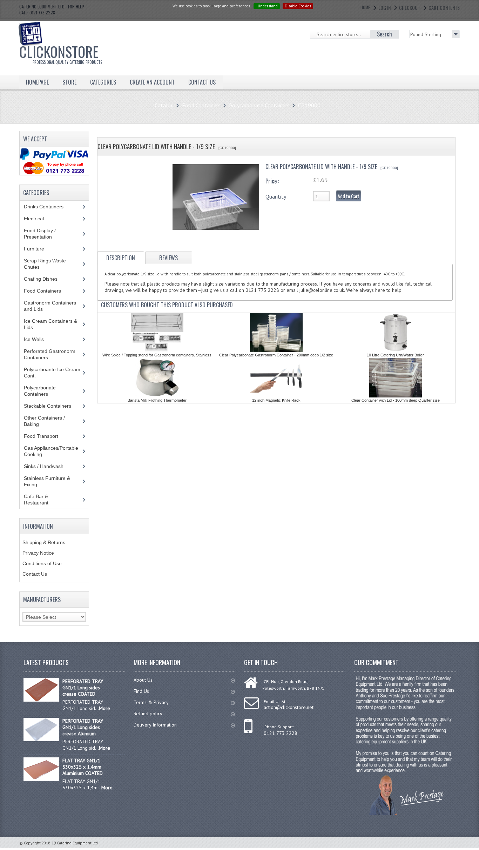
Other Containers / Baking (44, 421)
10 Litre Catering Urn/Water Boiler (395, 355)
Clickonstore (60, 53)
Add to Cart (348, 196)
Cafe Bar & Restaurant (43, 500)
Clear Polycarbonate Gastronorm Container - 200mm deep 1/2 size (276, 355)
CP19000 (309, 105)
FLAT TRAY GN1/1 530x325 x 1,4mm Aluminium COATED (82, 766)
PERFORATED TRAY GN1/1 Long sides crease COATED (82, 687)
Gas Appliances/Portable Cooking (51, 451)
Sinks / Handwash (50, 466)
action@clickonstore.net (288, 707)
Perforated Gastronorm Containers (49, 354)
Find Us (141, 691)
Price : (272, 181)
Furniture (39, 249)
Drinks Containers (49, 206)
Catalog (164, 105)
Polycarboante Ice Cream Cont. (52, 373)
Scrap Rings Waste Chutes (45, 264)
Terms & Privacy (151, 702)
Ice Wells (38, 339)
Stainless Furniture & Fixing (47, 481)
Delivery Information (155, 725)
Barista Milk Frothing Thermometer (157, 400)
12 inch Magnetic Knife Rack (276, 400)
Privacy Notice (38, 553)
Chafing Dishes (46, 279)
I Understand (267, 6)
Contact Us (34, 574)
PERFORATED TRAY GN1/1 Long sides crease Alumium (82, 727)
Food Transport (48, 436)
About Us (143, 680)
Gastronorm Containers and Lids (50, 306)
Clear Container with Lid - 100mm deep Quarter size (395, 400)
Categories (103, 82)
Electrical (40, 218)
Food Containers (201, 105)
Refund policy (148, 713)
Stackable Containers (51, 406)
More (104, 708)
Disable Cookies (298, 6)
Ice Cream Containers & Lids (50, 324)
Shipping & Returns (43, 542)
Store (69, 82)
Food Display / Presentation (43, 234)
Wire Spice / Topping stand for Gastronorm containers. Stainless (156, 355)
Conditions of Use (42, 563)
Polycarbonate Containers (259, 105)
